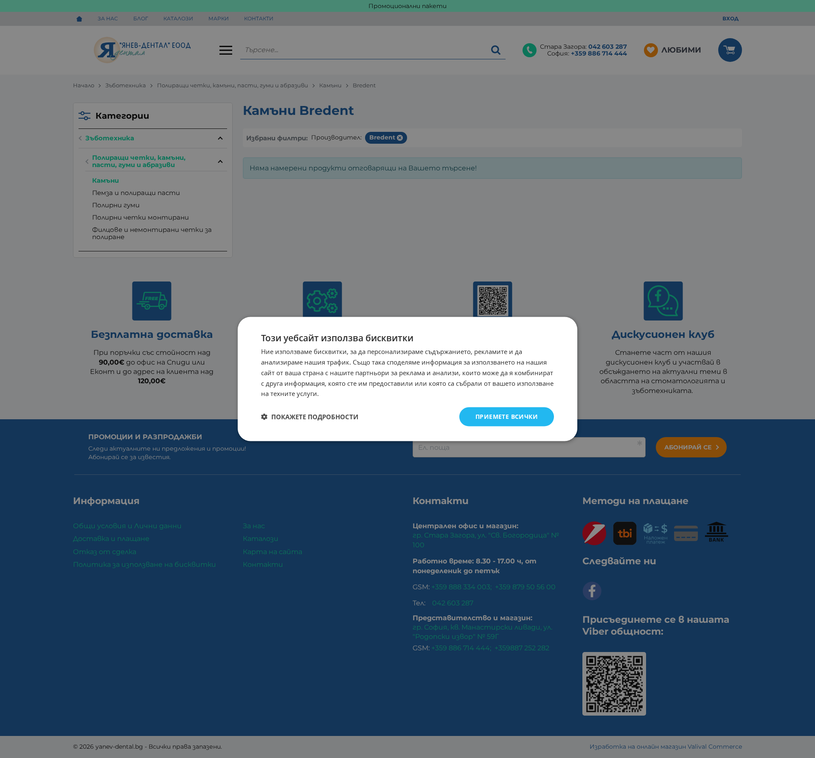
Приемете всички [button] (506, 416)
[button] (309, 416)
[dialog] (407, 379)
